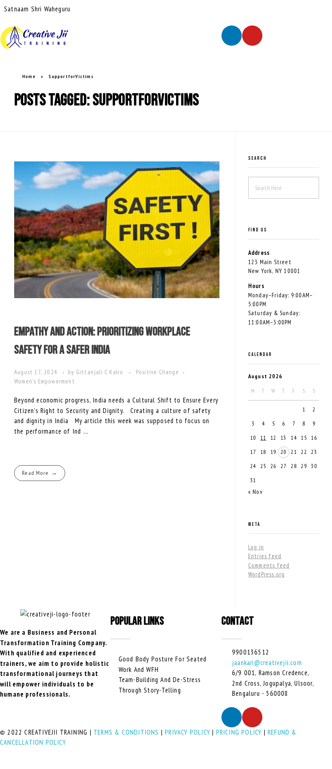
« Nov (255, 492)
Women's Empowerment (44, 381)
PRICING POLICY (239, 732)
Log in (256, 547)
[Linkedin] (231, 35)
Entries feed (264, 556)
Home (29, 76)
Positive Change (157, 372)
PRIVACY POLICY (187, 732)
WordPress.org (266, 574)
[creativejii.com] (34, 37)
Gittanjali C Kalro (100, 372)
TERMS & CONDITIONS (126, 732)
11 (263, 437)
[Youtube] (252, 35)
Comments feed (269, 565)
